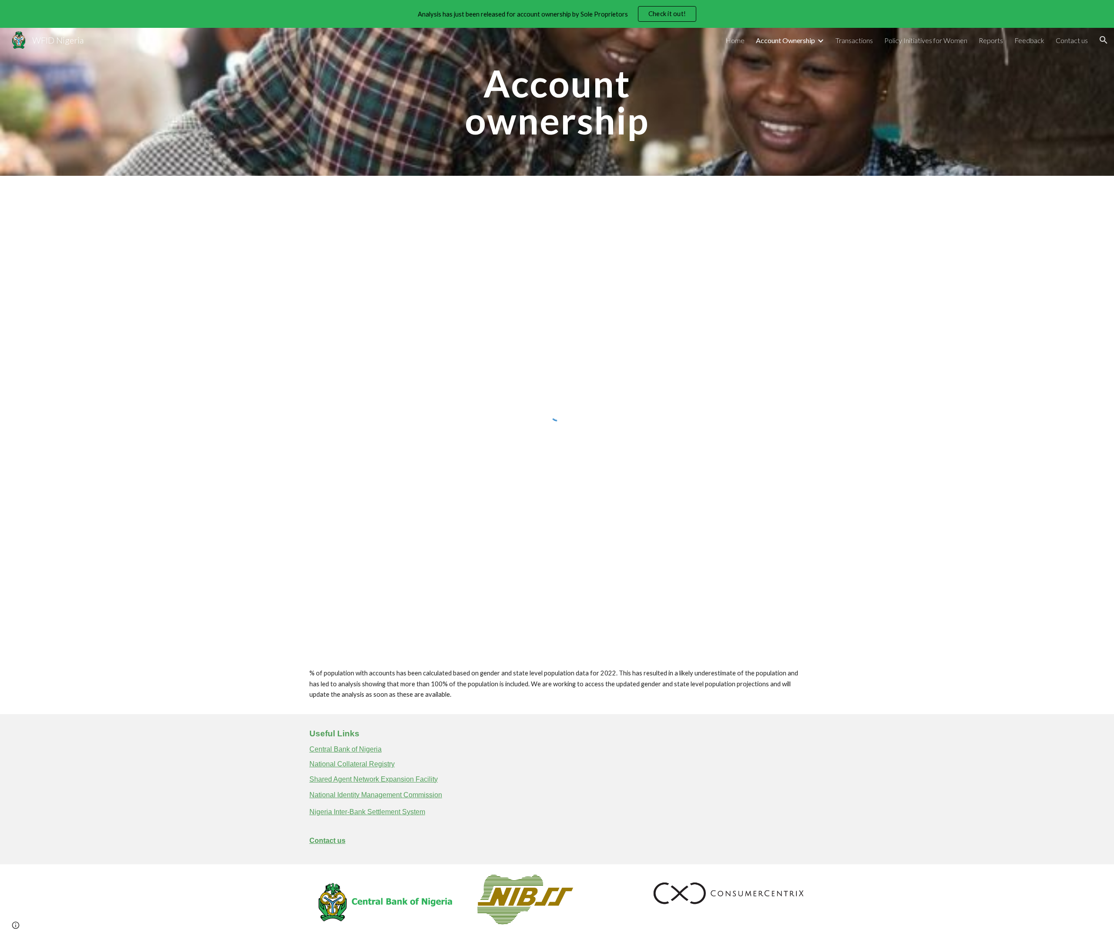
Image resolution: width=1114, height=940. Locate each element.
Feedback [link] (1029, 40)
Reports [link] (991, 40)
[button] (1103, 40)
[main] (557, 102)
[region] (557, 14)
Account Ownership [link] (785, 40)
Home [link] (735, 40)
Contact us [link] (1072, 40)
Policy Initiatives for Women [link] (925, 40)
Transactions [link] (854, 40)
